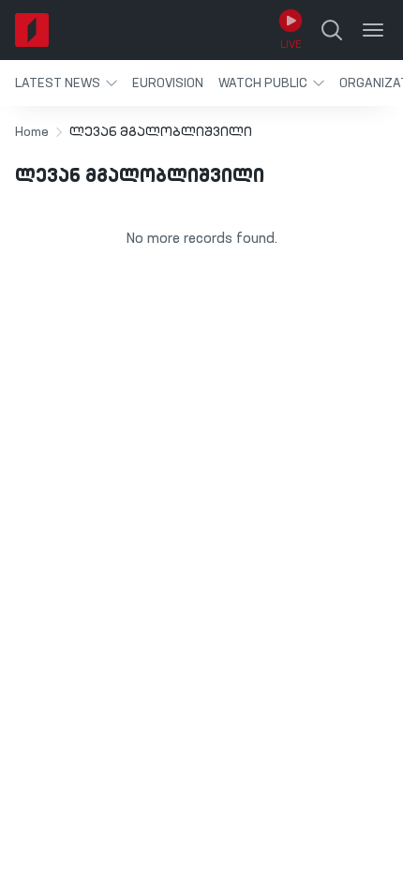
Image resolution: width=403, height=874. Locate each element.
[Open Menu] (373, 30)
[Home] (32, 30)
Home (32, 132)
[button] (66, 83)
